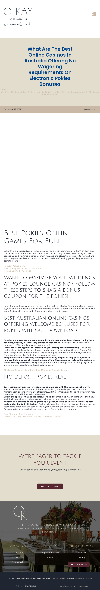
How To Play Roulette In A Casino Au (22, 268)
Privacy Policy (59, 578)
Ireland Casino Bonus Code (17, 271)
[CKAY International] (18, 9)
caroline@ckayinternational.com (74, 586)
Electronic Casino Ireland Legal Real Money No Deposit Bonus (35, 370)
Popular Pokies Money (15, 266)
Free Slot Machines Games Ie (18, 414)
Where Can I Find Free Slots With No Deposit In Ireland (32, 416)
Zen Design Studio (83, 578)
